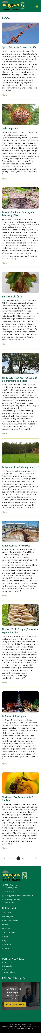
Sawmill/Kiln (7, 917)
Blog (4, 941)
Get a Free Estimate (15, 1004)
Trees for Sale (8, 933)
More (4, 95)
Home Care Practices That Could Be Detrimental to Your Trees (19, 379)
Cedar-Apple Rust (10, 128)
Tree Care (6, 913)
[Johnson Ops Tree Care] (13, 9)
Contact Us (7, 949)
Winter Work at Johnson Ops (16, 545)
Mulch (5, 925)
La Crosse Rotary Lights (14, 716)
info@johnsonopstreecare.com (19, 896)
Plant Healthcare (10, 921)
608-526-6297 (11, 892)
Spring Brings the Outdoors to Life (19, 47)
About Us (6, 945)
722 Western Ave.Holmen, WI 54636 (13, 886)
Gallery (5, 937)
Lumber (6, 929)
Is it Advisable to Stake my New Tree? (20, 467)
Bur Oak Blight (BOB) (12, 296)
